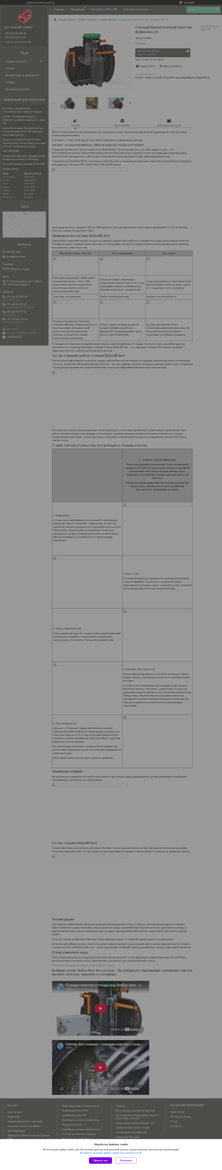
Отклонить (126, 1160)
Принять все (100, 1160)
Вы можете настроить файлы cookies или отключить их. (110, 1153)
